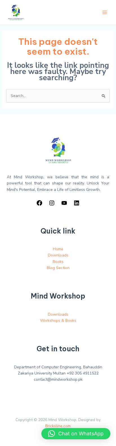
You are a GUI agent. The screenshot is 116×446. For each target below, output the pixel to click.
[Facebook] (39, 203)
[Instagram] (52, 203)
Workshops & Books (58, 320)
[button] (75, 433)
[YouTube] (64, 203)
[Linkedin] (76, 203)
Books (58, 261)
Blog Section (58, 268)
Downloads (58, 255)
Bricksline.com (58, 426)
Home (58, 249)
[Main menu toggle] (104, 12)
